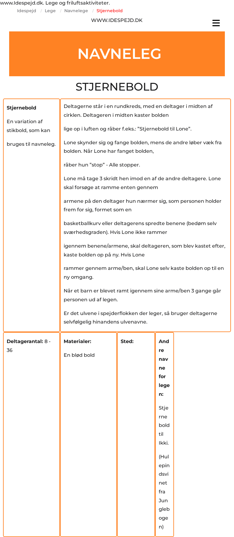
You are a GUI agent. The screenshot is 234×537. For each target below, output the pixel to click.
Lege (50, 10)
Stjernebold (110, 10)
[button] (189, 23)
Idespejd (26, 10)
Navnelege (76, 10)
